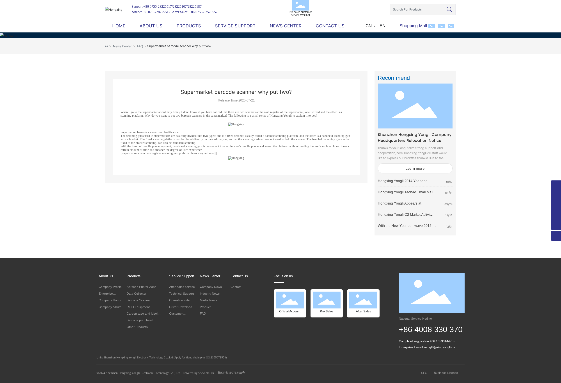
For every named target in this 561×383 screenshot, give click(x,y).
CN (369, 25)
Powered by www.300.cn (198, 373)
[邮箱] (556, 215)
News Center (122, 46)
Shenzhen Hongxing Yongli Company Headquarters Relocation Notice (414, 138)
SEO (424, 373)
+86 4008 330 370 (431, 329)
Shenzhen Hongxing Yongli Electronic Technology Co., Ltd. (138, 357)
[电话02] (556, 195)
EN (382, 25)
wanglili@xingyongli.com (440, 347)
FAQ (140, 46)
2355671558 (218, 357)
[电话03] (556, 205)
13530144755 (445, 341)
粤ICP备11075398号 (231, 372)
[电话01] (556, 185)
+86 (146, 6)
